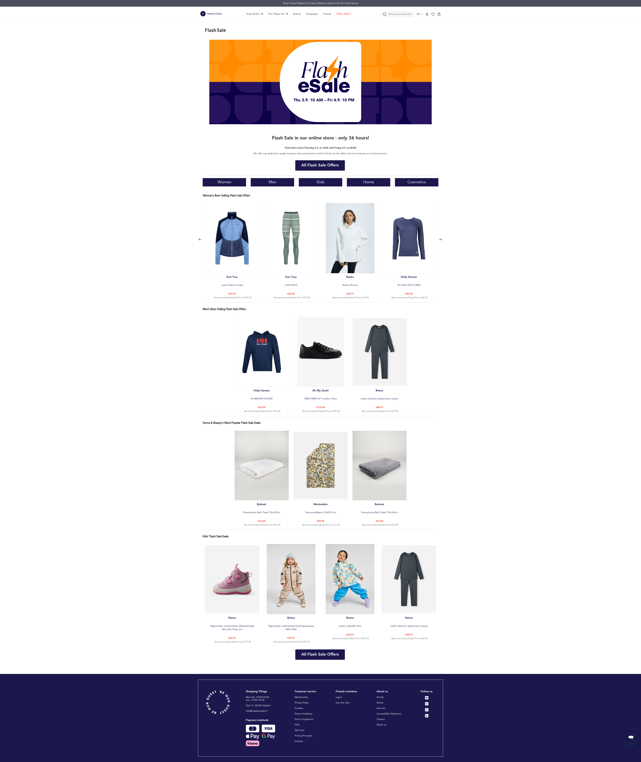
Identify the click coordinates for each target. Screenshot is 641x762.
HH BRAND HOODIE (262, 394)
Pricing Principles (303, 736)
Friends (327, 14)
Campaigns (312, 14)
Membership (301, 697)
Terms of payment (304, 719)
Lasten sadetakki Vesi (350, 622)
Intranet (299, 741)
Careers (381, 719)
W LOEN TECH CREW (408, 281)
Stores (380, 703)
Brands (297, 14)
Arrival (380, 697)
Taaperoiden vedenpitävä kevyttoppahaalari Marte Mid (291, 624)
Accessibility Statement (389, 714)
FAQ (297, 725)
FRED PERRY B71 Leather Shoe (320, 394)
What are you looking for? (400, 14)
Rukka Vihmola (350, 281)
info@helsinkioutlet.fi (256, 711)
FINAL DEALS (343, 14)
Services (381, 708)
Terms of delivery (303, 714)
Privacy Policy (302, 703)
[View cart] (439, 14)
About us (381, 725)
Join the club (342, 703)
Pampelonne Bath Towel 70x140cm (261, 508)
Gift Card (299, 730)
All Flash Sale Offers (320, 165)
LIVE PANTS (291, 281)
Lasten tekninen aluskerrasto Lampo (379, 394)
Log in (339, 697)
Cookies (299, 708)
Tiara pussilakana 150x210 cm (320, 508)
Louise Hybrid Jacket (232, 281)
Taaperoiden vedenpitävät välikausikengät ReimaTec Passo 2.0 (232, 624)
